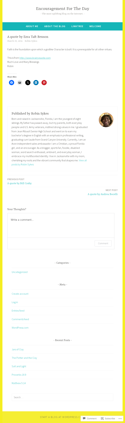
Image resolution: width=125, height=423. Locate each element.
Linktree (77, 26)
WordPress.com (20, 327)
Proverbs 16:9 (19, 374)
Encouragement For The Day (62, 8)
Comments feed (20, 319)
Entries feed (18, 310)
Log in (15, 302)
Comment (103, 243)
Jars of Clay (18, 349)
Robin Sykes (31, 41)
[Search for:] (62, 397)
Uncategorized (20, 272)
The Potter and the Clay (24, 357)
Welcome (95, 26)
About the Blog (54, 26)
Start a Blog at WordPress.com (62, 417)
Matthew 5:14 (19, 383)
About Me (32, 26)
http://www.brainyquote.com (35, 57)
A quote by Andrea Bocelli (103, 192)
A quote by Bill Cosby (19, 181)
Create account (20, 293)
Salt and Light (19, 366)
